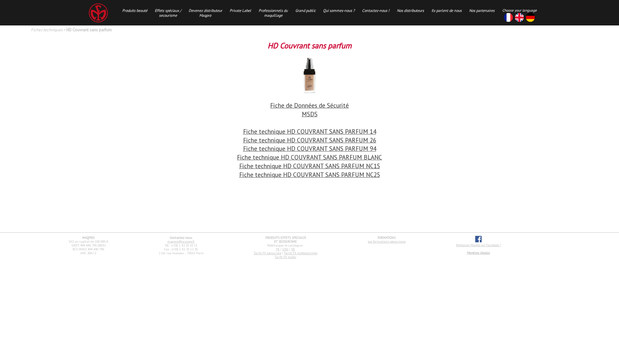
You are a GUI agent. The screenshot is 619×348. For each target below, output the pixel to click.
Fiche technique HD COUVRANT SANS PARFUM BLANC (309, 157)
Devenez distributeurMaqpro (205, 13)
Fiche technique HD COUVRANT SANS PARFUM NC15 (309, 166)
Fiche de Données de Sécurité (309, 105)
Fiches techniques (47, 30)
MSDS (310, 114)
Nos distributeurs (410, 10)
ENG (285, 249)
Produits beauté (134, 10)
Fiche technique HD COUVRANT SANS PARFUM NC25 (309, 174)
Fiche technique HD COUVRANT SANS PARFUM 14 (309, 131)
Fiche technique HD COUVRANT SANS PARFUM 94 (309, 148)
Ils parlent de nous (446, 10)
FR (278, 249)
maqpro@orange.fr (181, 241)
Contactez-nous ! (375, 10)
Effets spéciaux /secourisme (168, 13)
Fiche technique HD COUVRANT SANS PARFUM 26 (309, 140)
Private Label (240, 10)
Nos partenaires (482, 10)
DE (293, 249)
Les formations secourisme (387, 241)
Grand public (305, 10)
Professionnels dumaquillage (273, 13)
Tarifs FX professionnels (300, 253)
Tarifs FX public (285, 257)
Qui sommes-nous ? (339, 10)
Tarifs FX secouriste (267, 253)
